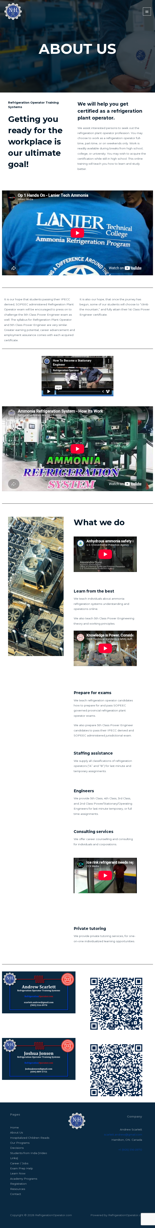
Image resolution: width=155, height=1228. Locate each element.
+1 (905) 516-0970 (130, 1149)
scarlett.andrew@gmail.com (123, 1134)
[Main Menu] (147, 11)
